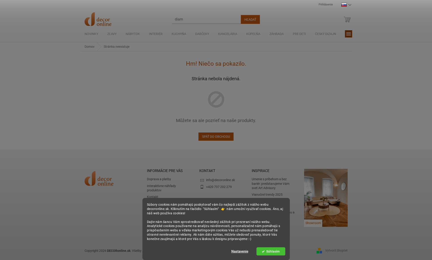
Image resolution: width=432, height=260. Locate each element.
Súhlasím (273, 251)
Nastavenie (239, 251)
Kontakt (152, 197)
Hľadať (250, 19)
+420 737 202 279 (219, 187)
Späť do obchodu (216, 136)
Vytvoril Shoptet (336, 250)
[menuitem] (91, 34)
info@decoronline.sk (220, 180)
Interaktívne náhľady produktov (161, 188)
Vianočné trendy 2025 (267, 194)
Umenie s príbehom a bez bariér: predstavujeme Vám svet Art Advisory (270, 183)
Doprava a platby (159, 179)
